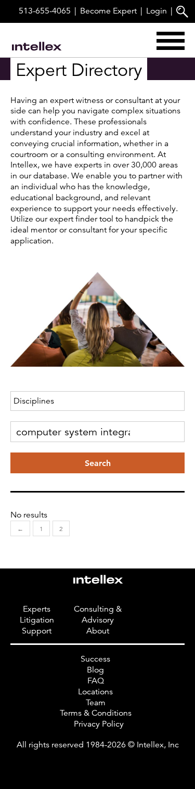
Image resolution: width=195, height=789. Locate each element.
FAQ (95, 681)
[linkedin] (98, 766)
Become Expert (108, 11)
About (97, 631)
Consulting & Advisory (98, 614)
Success (95, 659)
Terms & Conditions (96, 713)
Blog (95, 670)
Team (96, 702)
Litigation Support (37, 625)
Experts (36, 609)
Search (98, 463)
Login (156, 11)
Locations (95, 692)
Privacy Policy (99, 724)
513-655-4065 (45, 11)
